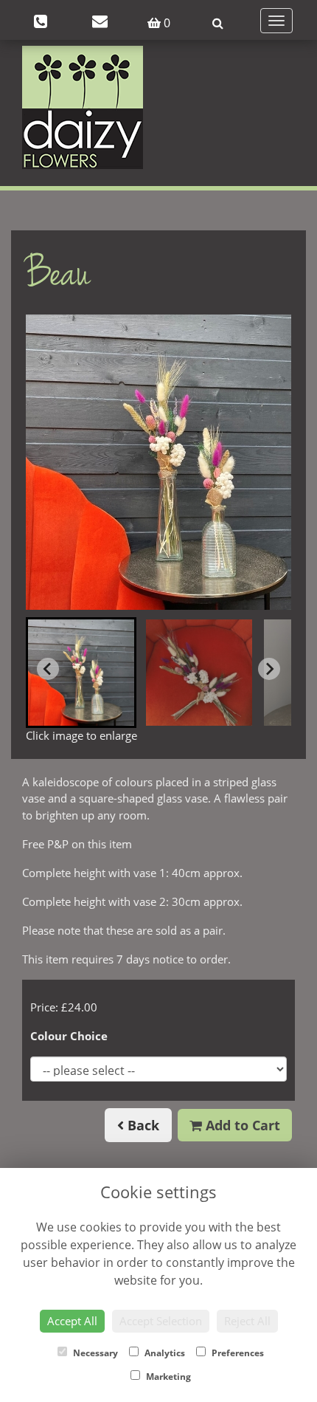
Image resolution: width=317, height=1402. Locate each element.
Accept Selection (160, 1320)
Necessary (94, 1353)
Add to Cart (241, 1125)
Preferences (236, 1353)
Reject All (247, 1320)
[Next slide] (269, 669)
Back (141, 1125)
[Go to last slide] (48, 669)
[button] (81, 672)
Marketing (167, 1376)
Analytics (163, 1353)
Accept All (72, 1320)
